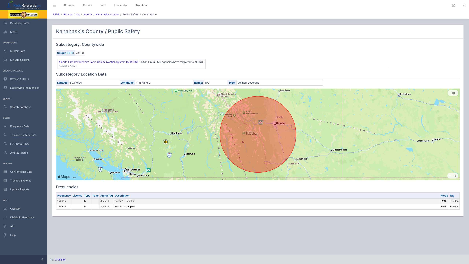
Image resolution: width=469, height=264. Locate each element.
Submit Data (17, 50)
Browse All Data (19, 78)
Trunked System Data (23, 135)
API (12, 226)
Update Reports (19, 189)
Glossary (15, 208)
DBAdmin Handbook (22, 217)
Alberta (87, 14)
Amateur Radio (19, 152)
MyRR (13, 31)
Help (13, 234)
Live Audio (120, 5)
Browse (67, 14)
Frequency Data (19, 126)
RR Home (68, 5)
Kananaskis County (107, 14)
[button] (454, 5)
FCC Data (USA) (19, 143)
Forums (87, 5)
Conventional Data (21, 171)
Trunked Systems (20, 180)
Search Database (20, 107)
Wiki (103, 5)
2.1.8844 (60, 259)
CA (78, 14)
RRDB (56, 14)
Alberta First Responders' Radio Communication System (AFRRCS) (98, 61)
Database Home (19, 23)
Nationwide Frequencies (24, 87)
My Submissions (19, 59)
